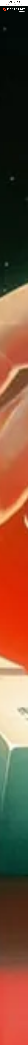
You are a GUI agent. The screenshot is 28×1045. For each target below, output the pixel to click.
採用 (15, 4)
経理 (18, 4)
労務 (21, 4)
